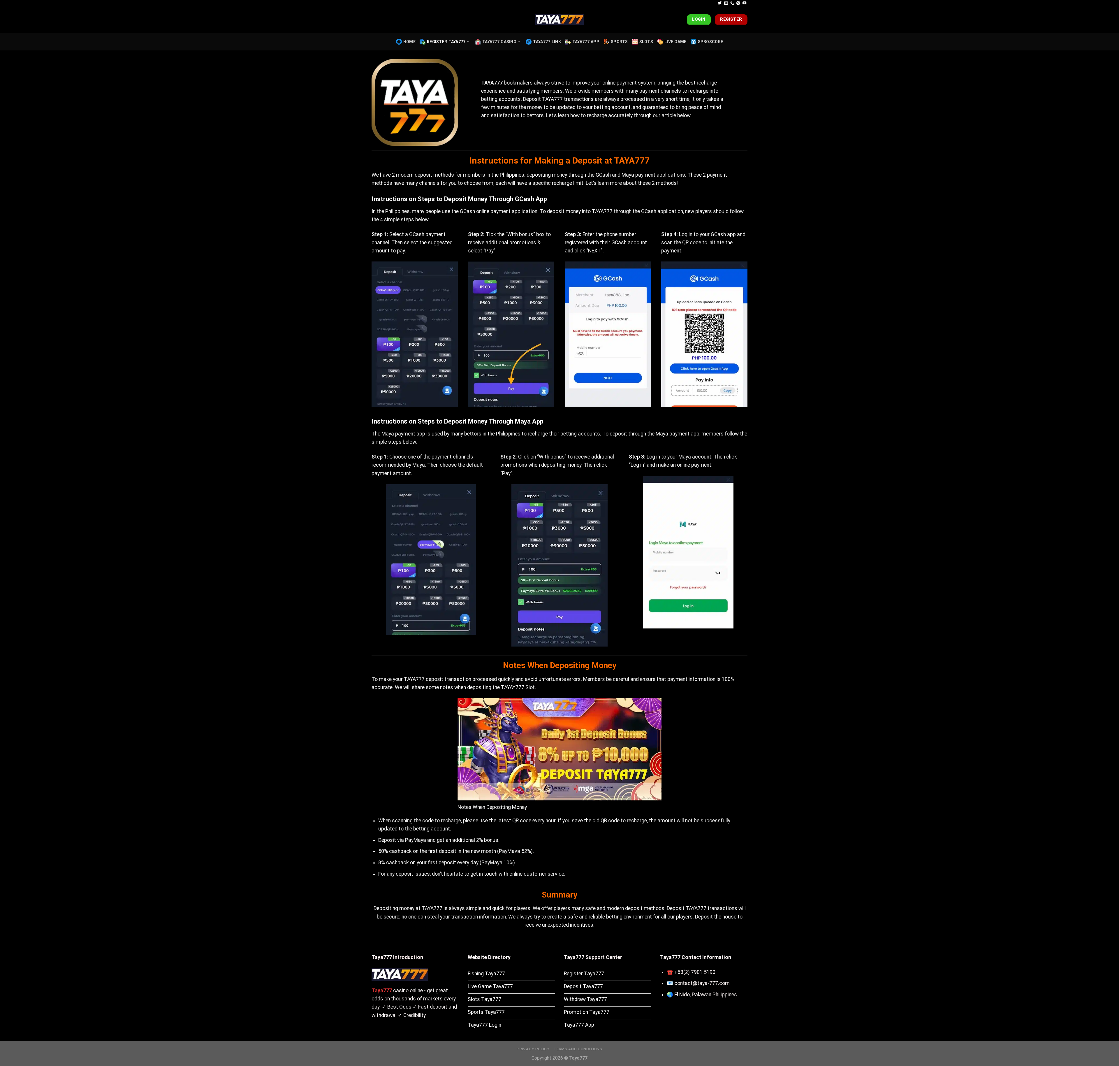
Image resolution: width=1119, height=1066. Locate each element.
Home (409, 41)
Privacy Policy (533, 1049)
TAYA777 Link (547, 41)
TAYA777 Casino (499, 41)
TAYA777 (492, 83)
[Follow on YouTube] (744, 3)
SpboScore (710, 41)
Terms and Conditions (578, 1049)
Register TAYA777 (446, 41)
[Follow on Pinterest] (738, 3)
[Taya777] (559, 19)
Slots (646, 41)
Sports (619, 41)
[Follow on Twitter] (720, 3)
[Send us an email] (726, 3)
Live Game (675, 41)
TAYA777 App (585, 41)
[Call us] (732, 3)
